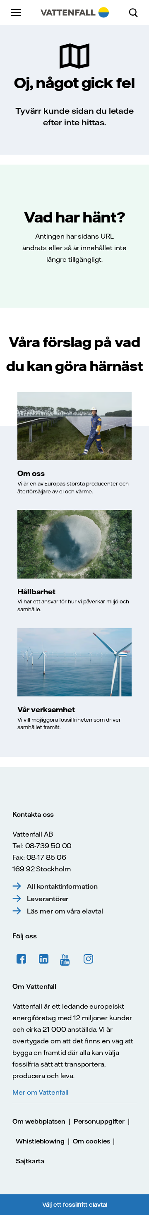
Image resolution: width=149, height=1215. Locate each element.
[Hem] (75, 12)
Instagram (88, 959)
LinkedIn (44, 959)
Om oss (31, 473)
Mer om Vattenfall (40, 1092)
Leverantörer (47, 899)
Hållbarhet (36, 591)
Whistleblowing (40, 1141)
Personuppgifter (99, 1121)
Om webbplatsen (38, 1121)
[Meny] (16, 12)
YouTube (66, 959)
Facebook (21, 959)
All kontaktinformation (62, 886)
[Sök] (136, 12)
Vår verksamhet (46, 709)
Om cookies (91, 1141)
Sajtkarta (30, 1161)
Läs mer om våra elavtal (65, 911)
